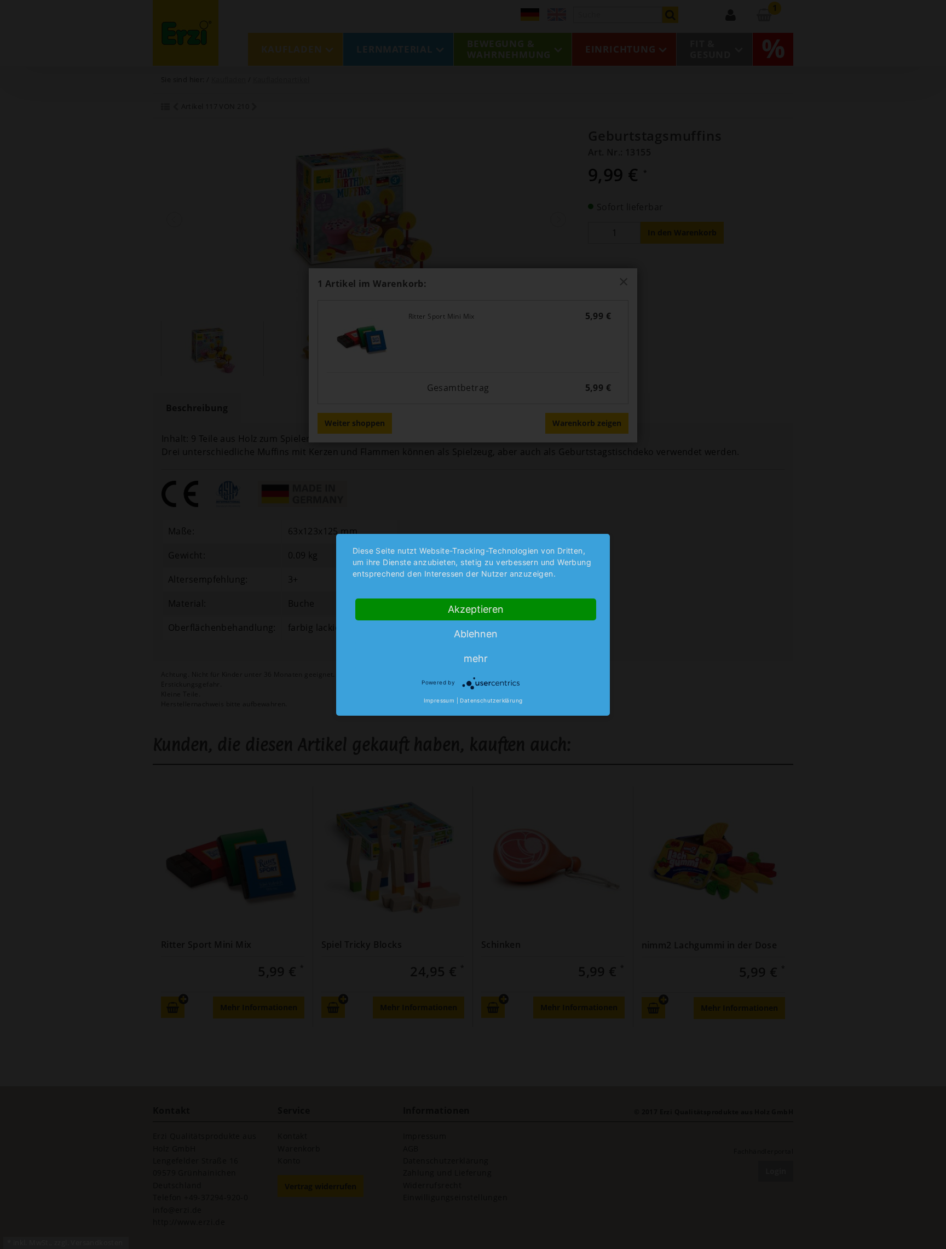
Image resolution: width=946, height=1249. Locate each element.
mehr (476, 658)
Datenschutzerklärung (491, 700)
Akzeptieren (476, 609)
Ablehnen (476, 634)
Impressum (439, 700)
